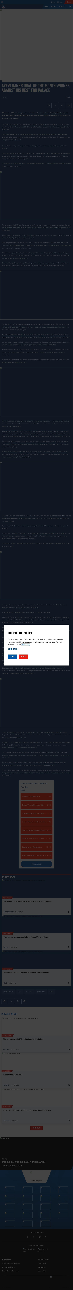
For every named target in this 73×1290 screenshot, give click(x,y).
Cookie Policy (25, 645)
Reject (23, 657)
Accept (12, 657)
